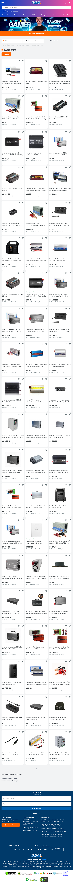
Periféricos (57, 15)
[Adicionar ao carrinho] (22, 60)
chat (34, 827)
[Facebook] (11, 849)
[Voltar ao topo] (36, 855)
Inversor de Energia (37, 45)
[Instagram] (15, 849)
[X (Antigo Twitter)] (19, 849)
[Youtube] (23, 849)
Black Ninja (17, 15)
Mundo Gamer (7, 15)
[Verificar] (10, 873)
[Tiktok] (32, 849)
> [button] (38, 769)
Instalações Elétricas (23, 45)
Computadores (46, 15)
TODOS (6, 54)
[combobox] (36, 7)
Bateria (4, 781)
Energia (13, 45)
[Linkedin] (28, 849)
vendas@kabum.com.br (30, 830)
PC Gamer (35, 15)
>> (41, 769)
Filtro (6, 41)
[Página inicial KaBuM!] (36, 2)
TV (63, 15)
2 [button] (36, 769)
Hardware (26, 15)
